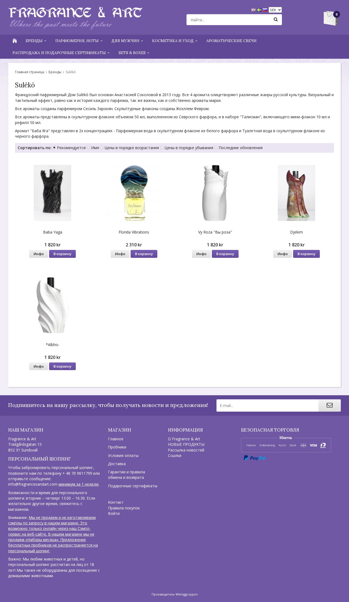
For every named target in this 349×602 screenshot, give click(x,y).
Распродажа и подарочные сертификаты (59, 52)
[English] (254, 9)
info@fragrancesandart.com (33, 484)
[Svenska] (260, 9)
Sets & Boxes (132, 52)
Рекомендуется (71, 147)
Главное (116, 438)
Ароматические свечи (231, 40)
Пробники (117, 447)
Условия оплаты (123, 455)
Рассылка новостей (186, 450)
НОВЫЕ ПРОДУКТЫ (186, 444)
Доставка (117, 463)
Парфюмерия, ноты (77, 40)
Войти (114, 513)
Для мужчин (125, 40)
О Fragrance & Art (184, 438)
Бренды (34, 40)
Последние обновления (241, 147)
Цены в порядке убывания (188, 147)
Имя (95, 147)
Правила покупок (124, 507)
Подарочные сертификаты (132, 485)
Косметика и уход (173, 40)
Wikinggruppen (187, 594)
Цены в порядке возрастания (131, 147)
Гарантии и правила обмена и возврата (126, 474)
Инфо (39, 253)
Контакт (116, 502)
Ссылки (174, 455)
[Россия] (266, 9)
